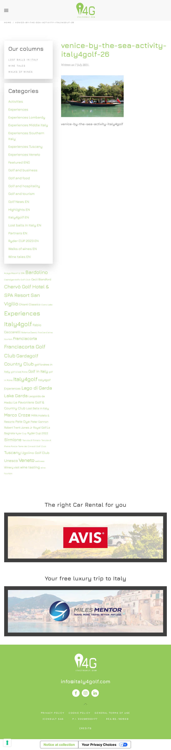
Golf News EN (18, 201)
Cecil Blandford (41, 279)
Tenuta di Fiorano (31, 440)
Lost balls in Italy (23, 59)
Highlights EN (19, 209)
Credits (85, 728)
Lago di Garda (36, 388)
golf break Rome (19, 372)
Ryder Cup (21, 433)
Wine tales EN (19, 256)
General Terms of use (112, 712)
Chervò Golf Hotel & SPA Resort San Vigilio (26, 295)
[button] (6, 10)
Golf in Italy (38, 371)
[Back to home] (85, 10)
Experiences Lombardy (26, 117)
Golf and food (19, 178)
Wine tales (17, 65)
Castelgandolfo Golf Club (17, 279)
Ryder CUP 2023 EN (23, 241)
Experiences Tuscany (25, 146)
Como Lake (46, 304)
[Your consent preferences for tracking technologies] (7, 743)
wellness (39, 461)
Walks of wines (20, 71)
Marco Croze (17, 414)
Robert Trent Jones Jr (18, 427)
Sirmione (12, 439)
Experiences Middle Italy (28, 125)
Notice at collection (59, 744)
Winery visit (11, 467)
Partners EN (17, 233)
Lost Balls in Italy (37, 408)
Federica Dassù (29, 332)
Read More (85, 537)
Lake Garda (16, 395)
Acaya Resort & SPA (14, 273)
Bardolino (36, 272)
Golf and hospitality (24, 186)
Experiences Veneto (24, 154)
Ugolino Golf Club (35, 453)
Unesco (11, 460)
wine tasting (30, 467)
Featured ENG (19, 162)
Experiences (18, 109)
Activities (15, 101)
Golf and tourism (21, 193)
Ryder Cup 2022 (37, 433)
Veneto (26, 460)
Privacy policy (52, 712)
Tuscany (12, 452)
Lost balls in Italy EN (24, 225)
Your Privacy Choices (99, 744)
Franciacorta (25, 338)
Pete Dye (22, 421)
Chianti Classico (29, 304)
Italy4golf (25, 379)
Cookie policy (80, 712)
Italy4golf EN (18, 217)
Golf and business (22, 170)
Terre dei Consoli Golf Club (32, 446)
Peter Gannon (39, 421)
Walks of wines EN (22, 249)
